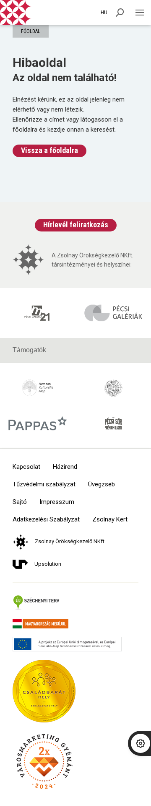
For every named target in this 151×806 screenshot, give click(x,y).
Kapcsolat (26, 466)
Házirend (65, 466)
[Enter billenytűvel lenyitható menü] (139, 12)
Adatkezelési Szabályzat (46, 519)
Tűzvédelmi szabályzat (44, 484)
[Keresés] (120, 12)
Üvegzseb (101, 484)
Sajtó (20, 502)
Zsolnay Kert (110, 519)
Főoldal (30, 31)
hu (104, 12)
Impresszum (56, 502)
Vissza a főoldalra (49, 150)
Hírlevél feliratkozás (75, 224)
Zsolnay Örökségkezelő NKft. (70, 541)
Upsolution (47, 564)
